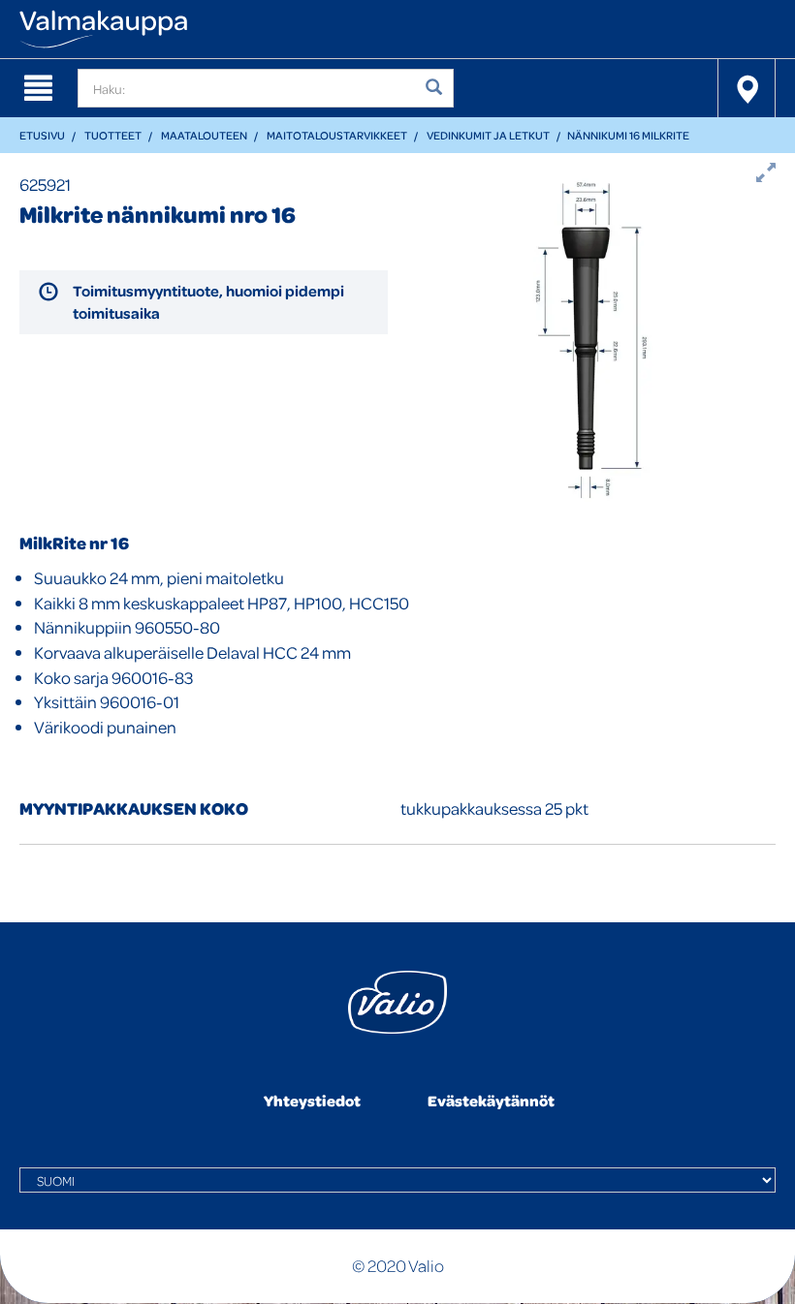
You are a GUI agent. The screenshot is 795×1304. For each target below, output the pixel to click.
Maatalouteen (204, 135)
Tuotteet (113, 135)
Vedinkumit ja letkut (488, 135)
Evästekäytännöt (491, 1100)
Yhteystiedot (312, 1100)
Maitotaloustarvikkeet (337, 135)
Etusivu (42, 135)
